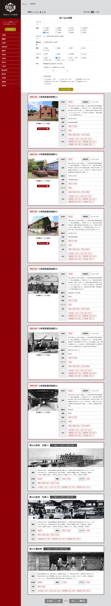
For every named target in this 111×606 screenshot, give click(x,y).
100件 (97, 12)
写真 (46, 54)
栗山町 (4, 74)
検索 (11, 29)
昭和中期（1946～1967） (52, 81)
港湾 (71, 48)
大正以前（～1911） (51, 79)
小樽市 (4, 35)
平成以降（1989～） (82, 81)
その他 (47, 50)
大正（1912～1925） (66, 79)
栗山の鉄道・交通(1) (39, 445)
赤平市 (4, 62)
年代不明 (48, 83)
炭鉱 (46, 48)
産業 (46, 57)
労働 (58, 57)
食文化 (84, 57)
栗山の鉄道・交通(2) (39, 497)
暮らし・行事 (73, 57)
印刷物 (72, 54)
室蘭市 (4, 39)
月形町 (4, 78)
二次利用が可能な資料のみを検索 (50, 36)
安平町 (4, 85)
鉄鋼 (58, 48)
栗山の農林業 (35, 549)
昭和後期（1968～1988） (68, 81)
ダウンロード (42, 128)
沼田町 (4, 82)
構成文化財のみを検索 (50, 42)
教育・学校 (48, 60)
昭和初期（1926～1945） (83, 79)
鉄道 (83, 48)
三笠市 (4, 66)
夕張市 (4, 43)
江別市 (4, 58)
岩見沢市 (4, 47)
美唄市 (4, 50)
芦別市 (4, 54)
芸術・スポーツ (61, 60)
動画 (58, 54)
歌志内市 (4, 70)
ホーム (24, 4)
